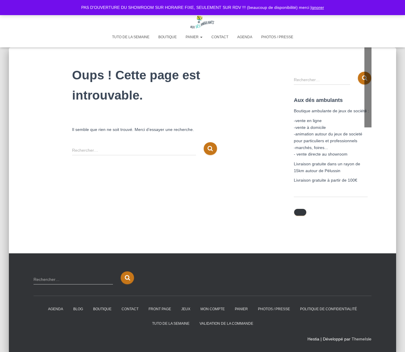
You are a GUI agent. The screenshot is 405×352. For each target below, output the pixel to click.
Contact (219, 37)
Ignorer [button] (317, 7)
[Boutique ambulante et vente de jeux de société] (202, 22)
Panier (193, 37)
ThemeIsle (361, 339)
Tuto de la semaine (130, 37)
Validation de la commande (226, 323)
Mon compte (212, 309)
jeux (185, 309)
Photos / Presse (277, 37)
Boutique (167, 37)
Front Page (160, 309)
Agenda (244, 37)
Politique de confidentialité (328, 309)
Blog (78, 309)
